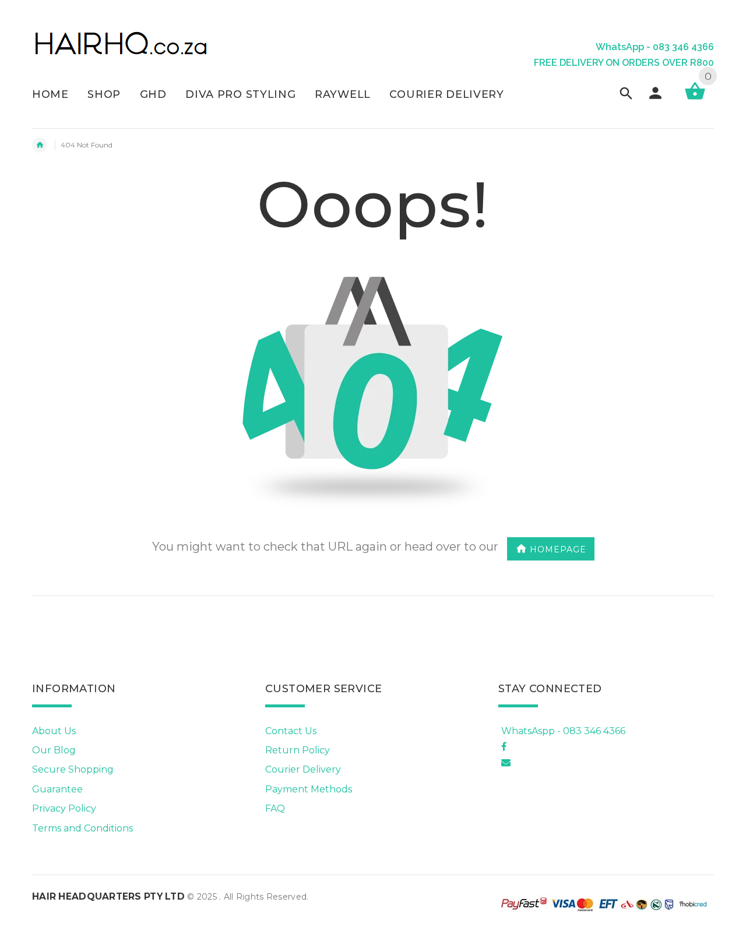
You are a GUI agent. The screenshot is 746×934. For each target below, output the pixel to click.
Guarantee (57, 789)
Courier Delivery (303, 769)
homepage (558, 549)
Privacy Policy (64, 808)
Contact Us (290, 730)
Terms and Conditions (82, 828)
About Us (54, 730)
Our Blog (54, 750)
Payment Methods (308, 789)
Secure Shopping (73, 769)
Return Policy (297, 750)
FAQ (275, 808)
